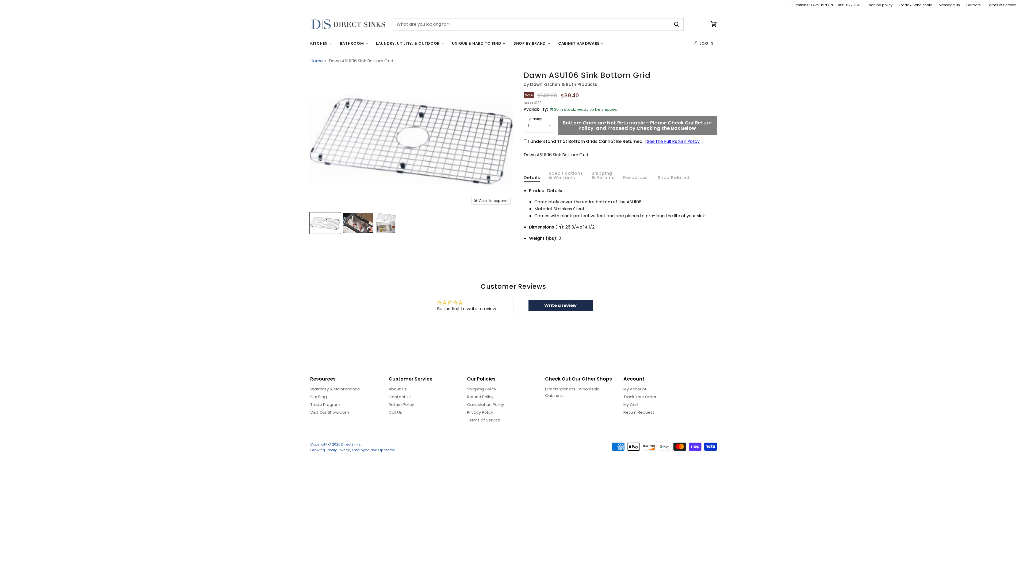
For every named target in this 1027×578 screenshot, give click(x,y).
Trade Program (325, 404)
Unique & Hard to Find (477, 43)
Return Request (638, 412)
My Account (635, 389)
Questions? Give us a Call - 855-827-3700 (827, 5)
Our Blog (318, 397)
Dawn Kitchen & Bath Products (563, 84)
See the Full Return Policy (673, 141)
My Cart (631, 404)
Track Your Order (639, 397)
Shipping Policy (481, 389)
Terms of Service (1001, 5)
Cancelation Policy (485, 404)
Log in (706, 43)
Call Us (395, 412)
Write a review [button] (560, 305)
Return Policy (401, 404)
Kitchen (319, 43)
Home (316, 61)
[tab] (532, 179)
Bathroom (352, 43)
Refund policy (880, 5)
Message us (949, 5)
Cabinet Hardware (579, 43)
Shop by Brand (530, 43)
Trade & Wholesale (915, 5)
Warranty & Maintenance (335, 389)
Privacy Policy (480, 412)
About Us (398, 389)
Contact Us (400, 397)
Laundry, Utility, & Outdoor (408, 43)
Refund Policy (480, 397)
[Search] (676, 24)
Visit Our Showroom (329, 412)
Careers (973, 5)
